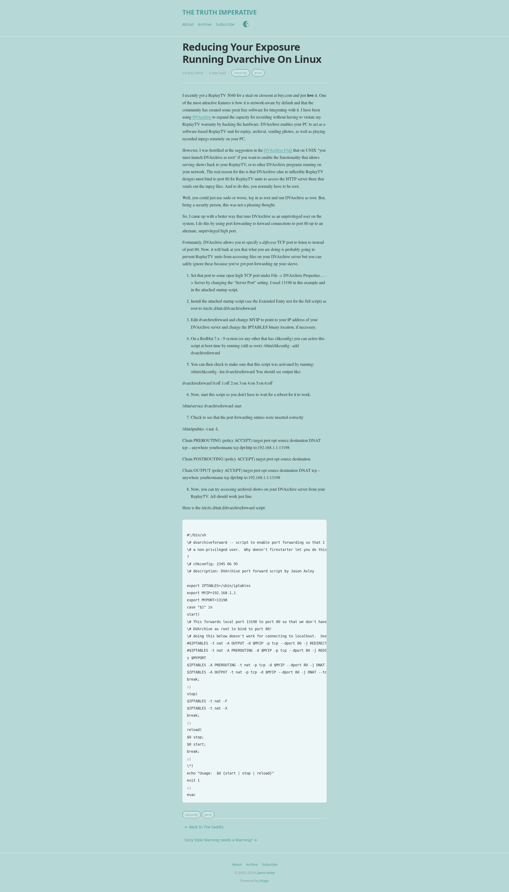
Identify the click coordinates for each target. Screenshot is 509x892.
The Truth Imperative (219, 12)
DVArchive (201, 117)
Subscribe (225, 24)
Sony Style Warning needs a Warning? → (221, 839)
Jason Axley (266, 872)
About (188, 24)
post (258, 73)
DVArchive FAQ (278, 150)
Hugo (264, 880)
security (240, 73)
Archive (205, 24)
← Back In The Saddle (204, 826)
